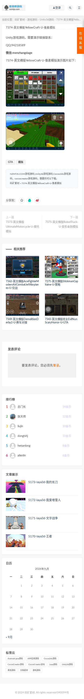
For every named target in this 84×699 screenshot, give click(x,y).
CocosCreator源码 (16, 664)
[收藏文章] (22, 200)
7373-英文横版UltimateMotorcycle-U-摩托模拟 (22, 227)
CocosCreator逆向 (37, 664)
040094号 (63, 692)
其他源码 (11, 670)
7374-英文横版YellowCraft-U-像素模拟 (41, 183)
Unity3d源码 (47, 20)
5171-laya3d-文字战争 (43, 518)
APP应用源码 (33, 659)
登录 (56, 365)
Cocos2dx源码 (50, 659)
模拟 (20, 162)
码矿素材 (20, 20)
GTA (10, 162)
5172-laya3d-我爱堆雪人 (44, 500)
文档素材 (24, 670)
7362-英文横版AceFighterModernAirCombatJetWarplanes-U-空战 (22, 284)
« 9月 (9, 637)
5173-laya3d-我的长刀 (43, 482)
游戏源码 (32, 20)
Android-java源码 (15, 659)
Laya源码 (53, 664)
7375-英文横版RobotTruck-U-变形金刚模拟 (61, 224)
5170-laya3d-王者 (40, 536)
